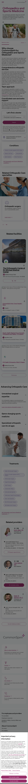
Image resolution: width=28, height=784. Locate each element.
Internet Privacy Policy (6, 770)
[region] (14, 757)
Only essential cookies (14, 777)
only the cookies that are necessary (17, 754)
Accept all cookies (14, 781)
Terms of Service (16, 770)
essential (20, 744)
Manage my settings (14, 773)
